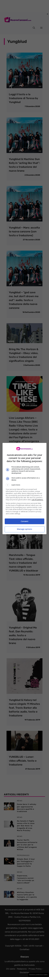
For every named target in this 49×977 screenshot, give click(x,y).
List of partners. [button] (37, 500)
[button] (24, 485)
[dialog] (24, 488)
